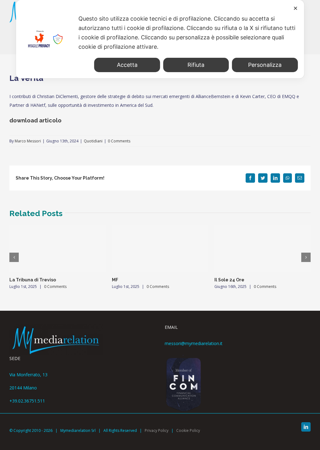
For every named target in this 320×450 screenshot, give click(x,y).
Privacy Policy (156, 430)
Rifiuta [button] (196, 65)
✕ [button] (295, 8)
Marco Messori (28, 141)
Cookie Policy (188, 430)
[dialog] (160, 39)
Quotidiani (93, 141)
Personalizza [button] (265, 65)
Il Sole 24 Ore (229, 279)
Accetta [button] (127, 65)
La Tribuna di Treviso (32, 279)
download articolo (35, 120)
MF (115, 279)
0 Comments (119, 141)
